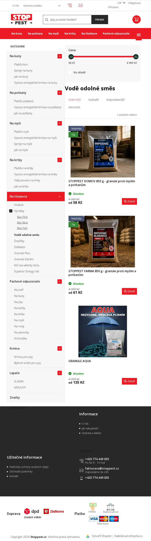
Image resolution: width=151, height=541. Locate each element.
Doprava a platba (32, 5)
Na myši (15, 123)
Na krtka (19, 314)
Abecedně (74, 107)
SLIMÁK (19, 381)
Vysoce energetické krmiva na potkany (37, 107)
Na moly (19, 326)
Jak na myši (21, 150)
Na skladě (79, 72)
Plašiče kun (21, 64)
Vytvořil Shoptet (101, 536)
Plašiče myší (21, 131)
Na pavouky (21, 332)
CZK (119, 2)
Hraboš (18, 205)
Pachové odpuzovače (25, 281)
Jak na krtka (21, 186)
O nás (16, 5)
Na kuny (15, 56)
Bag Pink (22, 217)
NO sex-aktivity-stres (26, 265)
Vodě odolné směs (26, 235)
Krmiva (15, 348)
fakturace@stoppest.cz (102, 468)
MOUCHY (20, 387)
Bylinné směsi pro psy (27, 363)
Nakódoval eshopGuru (129, 536)
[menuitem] (17, 33)
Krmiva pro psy (23, 357)
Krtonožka (20, 338)
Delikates (19, 247)
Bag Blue (22, 222)
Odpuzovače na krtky (27, 180)
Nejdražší (93, 99)
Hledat (99, 19)
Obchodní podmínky (20, 471)
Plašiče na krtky (23, 168)
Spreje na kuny (23, 70)
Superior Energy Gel (26, 271)
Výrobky (19, 211)
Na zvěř (19, 290)
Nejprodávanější (115, 99)
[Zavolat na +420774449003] (73, 5)
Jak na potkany (23, 113)
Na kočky (19, 308)
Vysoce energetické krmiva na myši (35, 137)
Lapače (15, 373)
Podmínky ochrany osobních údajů (28, 467)
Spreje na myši (23, 144)
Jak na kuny (21, 76)
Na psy (18, 302)
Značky (15, 397)
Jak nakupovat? (90, 428)
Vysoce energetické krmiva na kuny (35, 82)
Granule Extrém (24, 259)
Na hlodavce (18, 196)
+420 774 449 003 (97, 459)
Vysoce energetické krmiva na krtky (35, 174)
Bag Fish (22, 228)
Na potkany (18, 93)
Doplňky (19, 241)
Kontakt (13, 476)
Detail (131, 201)
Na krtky (16, 160)
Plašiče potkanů (24, 101)
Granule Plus (22, 253)
